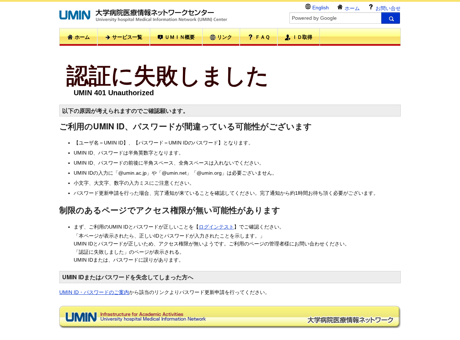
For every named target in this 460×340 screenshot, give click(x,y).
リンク (224, 37)
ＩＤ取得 (301, 37)
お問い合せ (387, 8)
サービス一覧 (126, 37)
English (320, 7)
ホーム (351, 8)
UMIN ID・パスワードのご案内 (94, 292)
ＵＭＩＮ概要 (179, 37)
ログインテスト (216, 227)
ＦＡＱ (262, 37)
